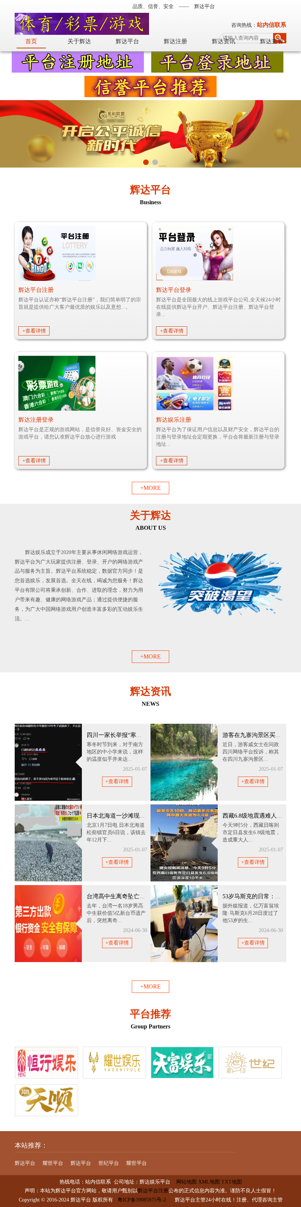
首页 (31, 41)
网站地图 (183, 1182)
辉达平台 (127, 41)
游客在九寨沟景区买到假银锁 (260, 735)
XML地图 (209, 1182)
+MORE (150, 488)
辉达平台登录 (173, 290)
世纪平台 (108, 1163)
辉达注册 (175, 41)
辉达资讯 (223, 41)
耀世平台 (53, 1163)
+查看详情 (34, 331)
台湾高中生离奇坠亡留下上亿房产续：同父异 (145, 896)
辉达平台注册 (36, 290)
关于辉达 (79, 41)
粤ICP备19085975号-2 (141, 1200)
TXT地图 (231, 1182)
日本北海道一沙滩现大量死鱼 (125, 815)
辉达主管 (271, 41)
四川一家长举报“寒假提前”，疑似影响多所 (142, 735)
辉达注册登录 (36, 420)
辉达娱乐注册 (173, 420)
